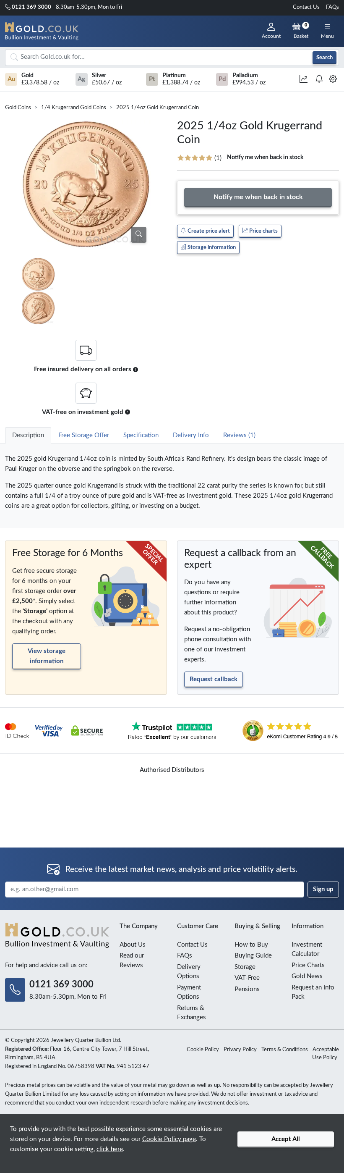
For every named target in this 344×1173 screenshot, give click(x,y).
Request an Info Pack (313, 992)
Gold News (307, 976)
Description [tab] (28, 435)
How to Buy (251, 945)
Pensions (247, 989)
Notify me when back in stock (265, 157)
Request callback (213, 679)
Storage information (211, 247)
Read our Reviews (132, 960)
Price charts (263, 231)
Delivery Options (189, 972)
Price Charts (308, 965)
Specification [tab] (141, 435)
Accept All (285, 1139)
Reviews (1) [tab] (239, 435)
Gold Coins (18, 107)
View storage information (46, 656)
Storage (245, 967)
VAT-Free (247, 978)
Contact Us (306, 7)
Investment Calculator (307, 950)
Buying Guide (253, 956)
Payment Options (189, 992)
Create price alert (208, 231)
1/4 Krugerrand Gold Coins (73, 107)
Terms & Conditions (284, 1049)
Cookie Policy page (169, 1139)
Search (324, 57)
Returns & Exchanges (191, 1013)
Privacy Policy (240, 1049)
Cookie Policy (203, 1049)
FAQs (332, 7)
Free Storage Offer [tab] (83, 435)
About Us (133, 945)
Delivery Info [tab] (191, 435)
